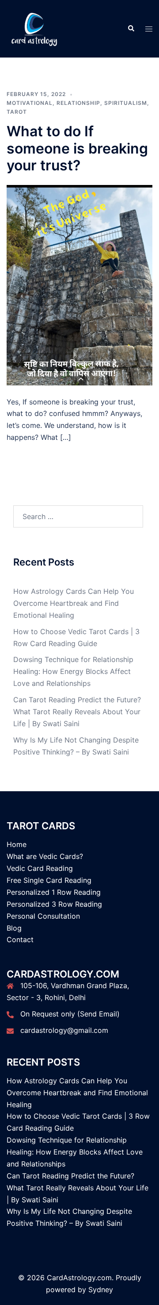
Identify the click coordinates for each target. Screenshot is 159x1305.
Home (16, 844)
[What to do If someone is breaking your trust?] (79, 284)
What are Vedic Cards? (45, 856)
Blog (14, 928)
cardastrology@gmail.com (64, 1030)
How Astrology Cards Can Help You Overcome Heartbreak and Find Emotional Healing (73, 603)
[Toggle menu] (148, 29)
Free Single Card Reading (49, 880)
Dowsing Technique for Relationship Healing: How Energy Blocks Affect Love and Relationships (73, 671)
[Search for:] (78, 516)
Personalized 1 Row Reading (54, 892)
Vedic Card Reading (40, 868)
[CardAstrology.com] (34, 27)
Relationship (78, 103)
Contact (20, 939)
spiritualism (125, 103)
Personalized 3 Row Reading (54, 904)
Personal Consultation (43, 916)
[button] (130, 28)
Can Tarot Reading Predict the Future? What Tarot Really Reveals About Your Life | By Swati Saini (77, 711)
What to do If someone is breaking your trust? (77, 148)
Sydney (100, 1289)
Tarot (17, 111)
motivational (30, 103)
